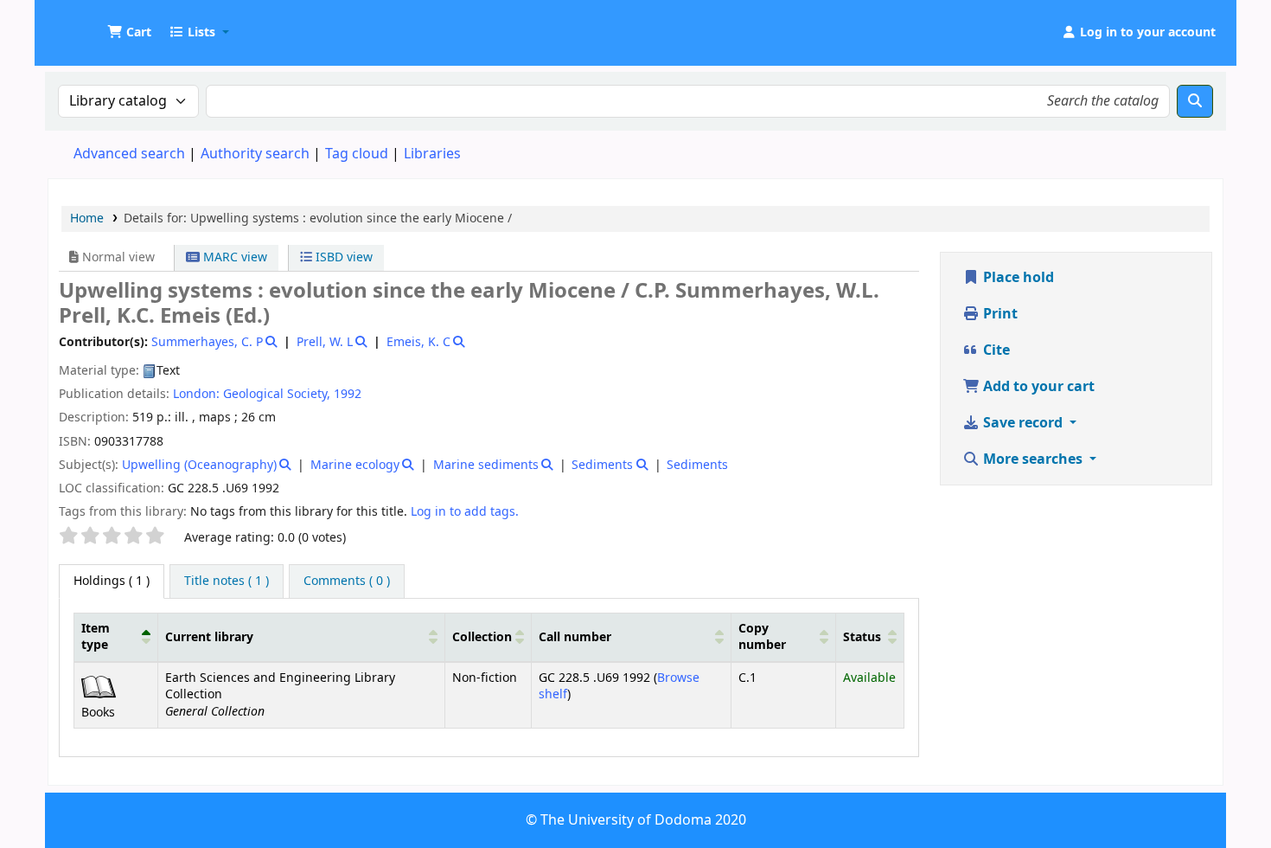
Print (999, 314)
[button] (129, 32)
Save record (1023, 423)
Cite (995, 350)
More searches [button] (1033, 459)
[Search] (1195, 101)
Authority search (255, 154)
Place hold (1017, 277)
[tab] (226, 581)
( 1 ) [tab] (111, 581)
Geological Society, (276, 394)
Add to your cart (1037, 386)
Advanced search (129, 154)
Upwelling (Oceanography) (199, 465)
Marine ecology (354, 465)
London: (196, 394)
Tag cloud (356, 154)
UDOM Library (91, 24)
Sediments (602, 465)
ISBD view (342, 257)
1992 (347, 394)
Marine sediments (486, 465)
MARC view (233, 257)
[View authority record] (270, 342)
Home (87, 218)
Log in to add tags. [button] (465, 512)
